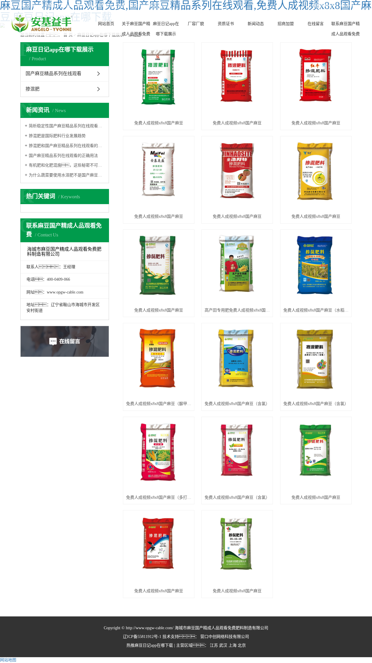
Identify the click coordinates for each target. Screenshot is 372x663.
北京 (242, 645)
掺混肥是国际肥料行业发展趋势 (57, 136)
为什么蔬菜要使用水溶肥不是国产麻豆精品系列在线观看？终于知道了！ (67, 175)
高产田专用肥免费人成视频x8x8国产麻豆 (237, 310)
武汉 (223, 645)
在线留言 (315, 24)
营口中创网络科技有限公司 (224, 636)
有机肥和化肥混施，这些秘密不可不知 (67, 165)
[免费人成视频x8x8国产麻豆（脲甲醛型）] (158, 361)
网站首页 (106, 24)
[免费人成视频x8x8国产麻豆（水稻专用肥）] (315, 268)
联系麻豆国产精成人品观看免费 (345, 29)
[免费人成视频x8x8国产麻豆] (158, 81)
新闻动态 (256, 24)
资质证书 (226, 24)
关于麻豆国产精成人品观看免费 (136, 29)
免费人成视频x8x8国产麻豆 (158, 123)
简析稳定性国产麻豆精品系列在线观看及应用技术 (67, 126)
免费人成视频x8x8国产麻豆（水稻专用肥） (315, 310)
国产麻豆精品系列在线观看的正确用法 (63, 155)
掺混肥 (33, 88)
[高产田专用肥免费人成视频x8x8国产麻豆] (237, 268)
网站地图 (8, 660)
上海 (232, 645)
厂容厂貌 (196, 24)
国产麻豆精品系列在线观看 (53, 73)
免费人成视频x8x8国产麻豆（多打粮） (158, 497)
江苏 (214, 645)
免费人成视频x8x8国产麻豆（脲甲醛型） (158, 404)
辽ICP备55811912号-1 (142, 636)
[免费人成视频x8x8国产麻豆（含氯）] (237, 361)
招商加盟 (286, 24)
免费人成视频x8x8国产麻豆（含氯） (237, 404)
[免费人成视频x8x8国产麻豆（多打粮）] (158, 455)
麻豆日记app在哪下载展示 (166, 29)
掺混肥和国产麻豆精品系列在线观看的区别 (67, 146)
